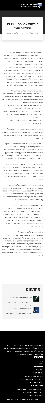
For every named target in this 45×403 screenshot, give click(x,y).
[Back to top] (41, 399)
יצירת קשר (39, 370)
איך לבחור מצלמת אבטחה (23, 309)
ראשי (36, 33)
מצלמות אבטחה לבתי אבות (34, 376)
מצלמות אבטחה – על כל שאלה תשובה (30, 389)
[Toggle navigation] (4, 5)
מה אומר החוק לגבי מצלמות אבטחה (20, 297)
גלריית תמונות (38, 367)
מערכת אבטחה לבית (36, 382)
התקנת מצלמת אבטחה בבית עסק (32, 379)
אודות (41, 364)
